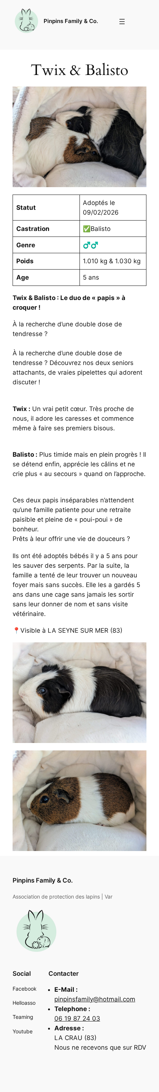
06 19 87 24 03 (77, 1018)
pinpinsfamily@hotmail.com (94, 999)
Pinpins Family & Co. (71, 21)
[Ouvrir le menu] (122, 21)
